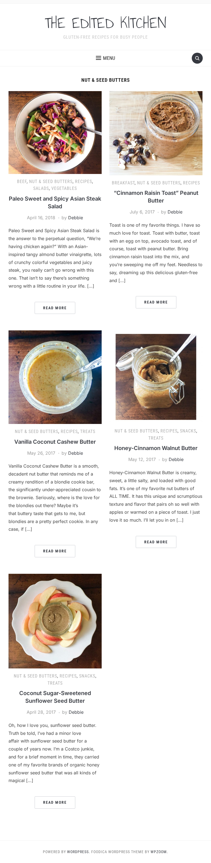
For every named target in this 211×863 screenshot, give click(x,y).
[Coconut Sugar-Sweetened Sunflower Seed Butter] (55, 620)
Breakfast (123, 182)
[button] (105, 58)
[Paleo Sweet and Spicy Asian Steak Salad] (55, 132)
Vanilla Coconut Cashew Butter (55, 441)
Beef (22, 181)
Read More (55, 308)
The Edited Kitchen (105, 23)
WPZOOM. (159, 852)
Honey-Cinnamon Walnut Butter (156, 448)
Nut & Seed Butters (51, 181)
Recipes (83, 181)
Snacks (188, 431)
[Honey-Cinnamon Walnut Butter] (155, 376)
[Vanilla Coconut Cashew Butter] (55, 377)
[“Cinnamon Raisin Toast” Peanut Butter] (155, 133)
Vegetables (64, 188)
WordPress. (78, 852)
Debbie (75, 217)
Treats (87, 431)
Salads (41, 188)
